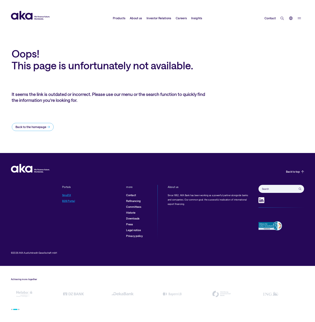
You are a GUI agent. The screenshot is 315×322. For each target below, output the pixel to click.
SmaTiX (66, 195)
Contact (270, 18)
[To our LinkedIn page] (261, 200)
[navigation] (299, 18)
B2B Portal (68, 201)
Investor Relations (159, 18)
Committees (133, 206)
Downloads (133, 218)
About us (136, 18)
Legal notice (133, 230)
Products (119, 18)
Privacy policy (134, 235)
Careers (181, 18)
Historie (130, 212)
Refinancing (133, 201)
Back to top (293, 171)
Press (129, 224)
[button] (11, 309)
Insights (196, 18)
